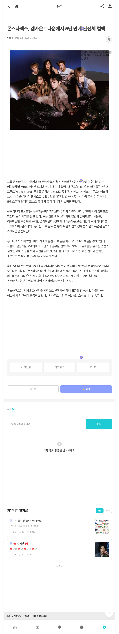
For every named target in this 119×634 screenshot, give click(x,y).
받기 (88, 389)
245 (14, 554)
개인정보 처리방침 (13, 616)
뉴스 (59, 6)
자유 (99, 510)
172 (14, 531)
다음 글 (58, 367)
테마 (108, 510)
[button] (57, 566)
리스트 (33, 389)
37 (23, 531)
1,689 (32, 531)
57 (23, 554)
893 (31, 554)
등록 (98, 424)
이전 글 (27, 367)
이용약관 (27, 616)
